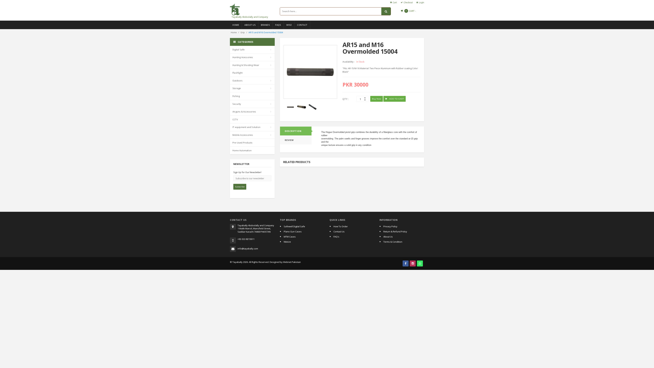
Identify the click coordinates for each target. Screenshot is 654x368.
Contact (302, 24)
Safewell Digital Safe (294, 226)
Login (421, 2)
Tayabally (237, 262)
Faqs (278, 24)
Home (235, 24)
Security (236, 103)
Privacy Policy (390, 226)
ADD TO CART (396, 98)
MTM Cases (290, 236)
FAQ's (336, 236)
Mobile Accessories (242, 134)
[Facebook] (406, 263)
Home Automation (242, 150)
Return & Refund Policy (395, 231)
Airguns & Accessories (244, 111)
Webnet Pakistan (292, 262)
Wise (289, 24)
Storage (236, 88)
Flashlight (237, 72)
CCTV (235, 119)
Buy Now (376, 98)
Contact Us (339, 231)
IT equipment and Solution (246, 127)
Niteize (287, 241)
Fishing (236, 96)
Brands (265, 24)
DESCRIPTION (293, 131)
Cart (395, 2)
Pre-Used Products (242, 142)
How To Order (340, 226)
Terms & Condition (392, 241)
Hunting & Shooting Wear (245, 65)
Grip (242, 32)
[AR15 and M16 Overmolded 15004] (301, 107)
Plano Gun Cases (293, 231)
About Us (250, 24)
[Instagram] (413, 263)
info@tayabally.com (248, 248)
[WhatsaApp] (420, 263)
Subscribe (240, 186)
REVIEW (289, 140)
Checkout (408, 2)
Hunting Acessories (242, 57)
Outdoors (237, 80)
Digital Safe (238, 49)
